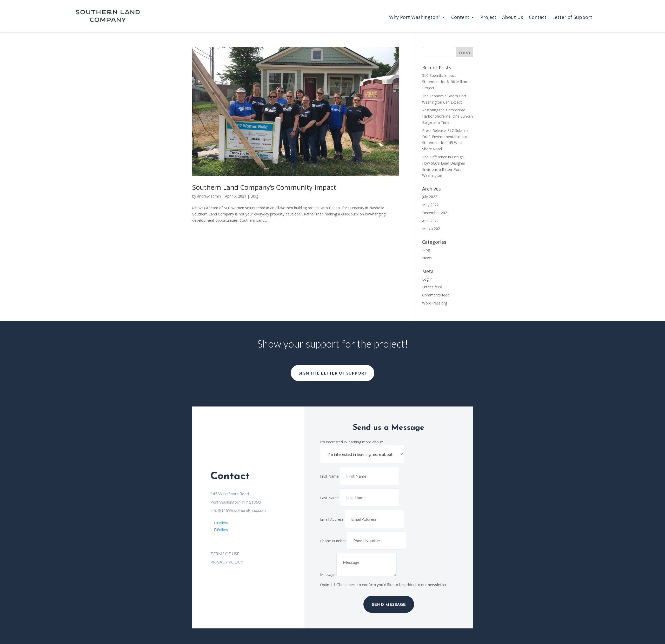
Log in (427, 279)
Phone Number (333, 540)
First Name (329, 476)
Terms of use (224, 553)
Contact (538, 17)
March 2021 (432, 228)
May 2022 (430, 204)
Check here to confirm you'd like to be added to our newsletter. (391, 584)
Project (488, 17)
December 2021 (435, 212)
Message (327, 574)
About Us (512, 17)
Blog (254, 196)
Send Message (389, 605)
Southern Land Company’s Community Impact (264, 187)
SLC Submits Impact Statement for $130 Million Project (444, 81)
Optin (324, 584)
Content (460, 17)
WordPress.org (434, 303)
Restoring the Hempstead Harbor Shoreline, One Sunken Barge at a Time (447, 116)
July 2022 (429, 196)
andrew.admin (209, 196)
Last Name (329, 497)
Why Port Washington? (414, 17)
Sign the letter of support (332, 373)
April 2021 (430, 220)
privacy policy (226, 561)
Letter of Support (572, 17)
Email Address (332, 519)
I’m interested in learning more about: (351, 441)
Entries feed (432, 286)
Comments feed (435, 295)
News (427, 257)
